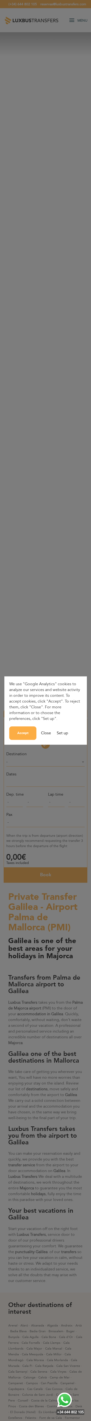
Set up (62, 733)
